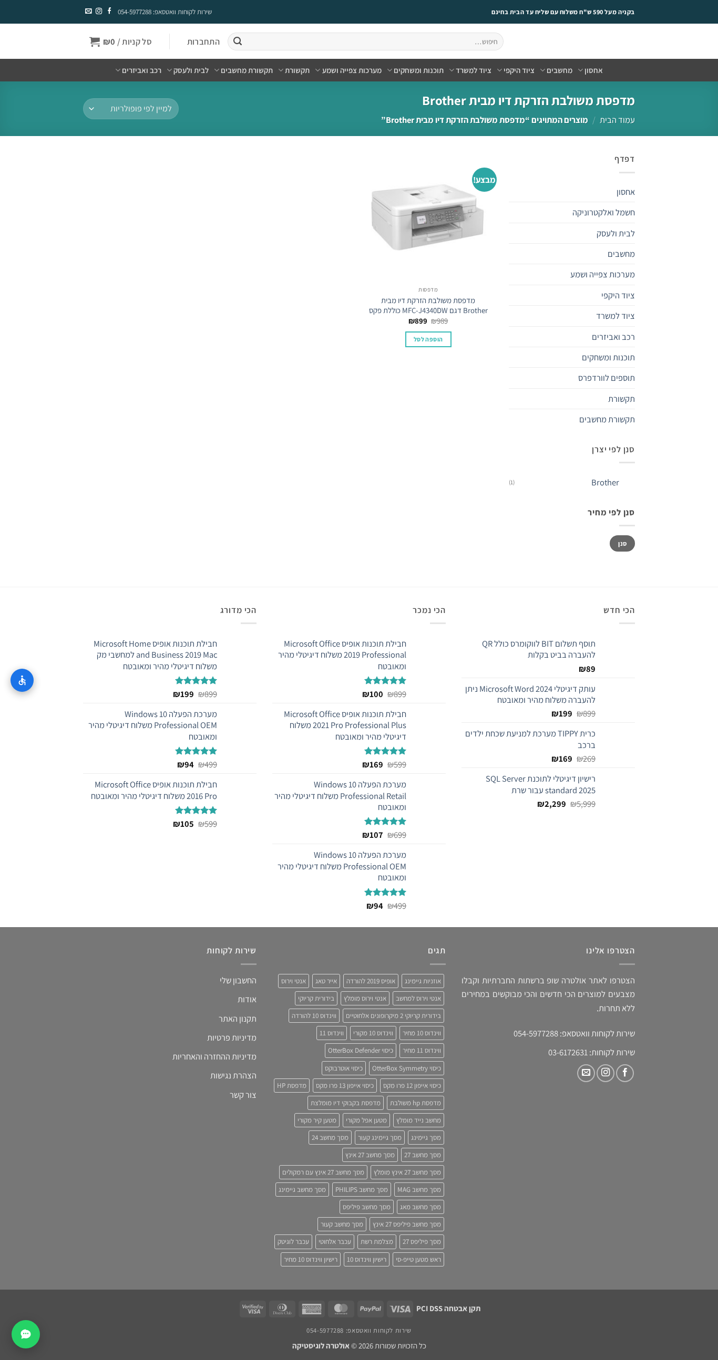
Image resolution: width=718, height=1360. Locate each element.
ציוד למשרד (473, 70)
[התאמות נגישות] (22, 680)
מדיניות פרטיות (232, 1037)
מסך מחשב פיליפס (367, 1206)
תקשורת (297, 70)
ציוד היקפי (519, 70)
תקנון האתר (238, 1018)
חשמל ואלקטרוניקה (603, 212)
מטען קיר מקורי (317, 1120)
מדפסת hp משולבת (415, 1102)
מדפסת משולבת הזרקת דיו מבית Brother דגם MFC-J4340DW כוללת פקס (428, 305)
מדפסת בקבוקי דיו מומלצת (346, 1102)
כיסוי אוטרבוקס (344, 1068)
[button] (203, 41)
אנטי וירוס (293, 981)
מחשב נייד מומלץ (418, 1120)
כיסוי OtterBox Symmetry (406, 1068)
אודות (247, 999)
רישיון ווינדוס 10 (366, 1259)
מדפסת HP (291, 1085)
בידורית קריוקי (316, 998)
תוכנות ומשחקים (419, 70)
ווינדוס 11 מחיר (422, 1050)
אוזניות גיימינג (423, 981)
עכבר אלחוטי (335, 1241)
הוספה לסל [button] (428, 339)
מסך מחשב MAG (419, 1189)
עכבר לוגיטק (293, 1241)
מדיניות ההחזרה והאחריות (214, 1056)
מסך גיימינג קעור (380, 1137)
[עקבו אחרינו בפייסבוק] (109, 11)
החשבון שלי (238, 980)
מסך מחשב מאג (420, 1206)
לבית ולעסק (191, 70)
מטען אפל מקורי (366, 1120)
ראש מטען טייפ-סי (418, 1259)
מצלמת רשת (377, 1241)
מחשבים (559, 70)
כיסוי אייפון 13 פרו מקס (345, 1085)
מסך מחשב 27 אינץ (370, 1154)
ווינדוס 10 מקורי (373, 1033)
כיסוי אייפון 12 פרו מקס (412, 1085)
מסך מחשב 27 (422, 1154)
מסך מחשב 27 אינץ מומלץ (407, 1172)
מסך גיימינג (426, 1137)
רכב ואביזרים (141, 70)
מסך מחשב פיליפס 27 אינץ (407, 1224)
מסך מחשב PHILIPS (361, 1189)
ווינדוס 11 (332, 1033)
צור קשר (243, 1095)
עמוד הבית (617, 120)
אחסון (593, 70)
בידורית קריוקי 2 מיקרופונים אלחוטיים (393, 1015)
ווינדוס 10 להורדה (314, 1015)
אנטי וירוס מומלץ (365, 998)
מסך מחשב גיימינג (302, 1189)
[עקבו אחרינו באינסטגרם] (98, 11)
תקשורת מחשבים (247, 70)
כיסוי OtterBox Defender (360, 1050)
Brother (605, 482)
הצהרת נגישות (233, 1075)
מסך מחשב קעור (342, 1224)
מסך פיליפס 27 (422, 1241)
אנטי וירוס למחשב (418, 998)
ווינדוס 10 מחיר (422, 1033)
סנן (622, 543)
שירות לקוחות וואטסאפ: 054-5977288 (165, 11)
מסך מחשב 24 (330, 1137)
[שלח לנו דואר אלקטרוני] (88, 11)
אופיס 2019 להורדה (370, 981)
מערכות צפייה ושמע (351, 70)
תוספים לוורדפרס (606, 377)
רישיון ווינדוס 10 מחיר (310, 1259)
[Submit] (237, 42)
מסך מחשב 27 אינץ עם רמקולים (323, 1172)
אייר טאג (326, 981)
